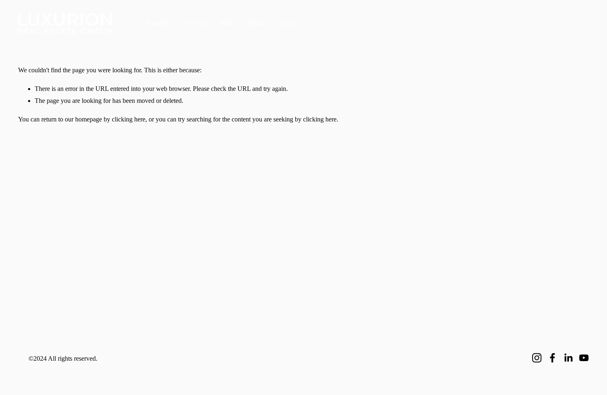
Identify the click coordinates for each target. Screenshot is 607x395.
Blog (227, 22)
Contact (287, 22)
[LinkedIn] (568, 358)
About (255, 22)
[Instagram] (537, 358)
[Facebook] (552, 358)
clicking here (128, 119)
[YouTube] (584, 358)
